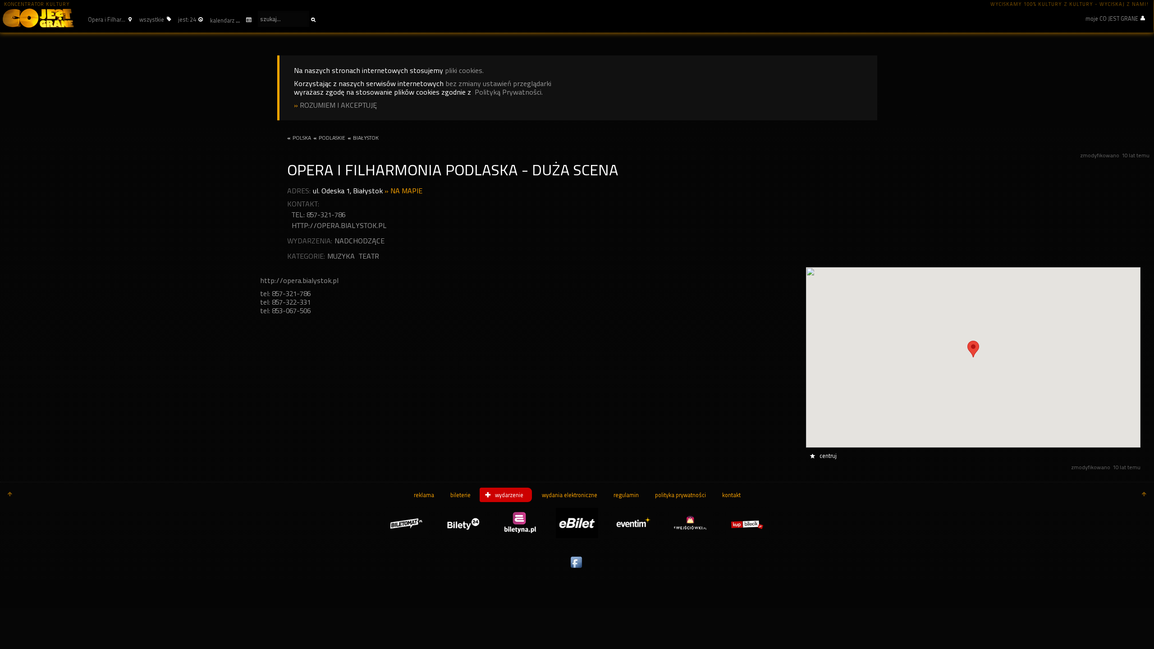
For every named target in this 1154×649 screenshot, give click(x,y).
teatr (369, 256)
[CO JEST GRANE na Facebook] (577, 568)
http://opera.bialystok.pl (339, 225)
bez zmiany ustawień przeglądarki (498, 83)
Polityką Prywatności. (509, 92)
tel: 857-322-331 (285, 302)
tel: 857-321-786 (318, 214)
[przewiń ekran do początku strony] (10, 494)
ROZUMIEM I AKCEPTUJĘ (338, 105)
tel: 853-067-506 (285, 310)
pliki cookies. (464, 70)
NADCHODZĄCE (359, 241)
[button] (108, 19)
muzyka (341, 256)
